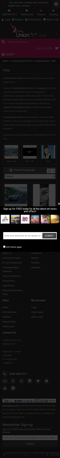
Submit (49, 235)
